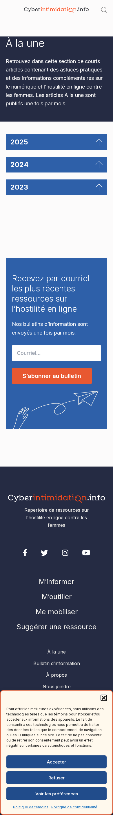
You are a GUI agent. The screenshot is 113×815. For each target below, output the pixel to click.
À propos (56, 675)
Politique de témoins (30, 807)
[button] (104, 698)
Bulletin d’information (56, 663)
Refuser (56, 778)
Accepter (56, 762)
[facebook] (25, 552)
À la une (56, 652)
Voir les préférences (56, 793)
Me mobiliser (57, 611)
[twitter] (44, 553)
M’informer (56, 581)
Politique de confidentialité (74, 807)
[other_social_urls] (65, 553)
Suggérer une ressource (56, 627)
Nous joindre (57, 686)
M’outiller (57, 596)
